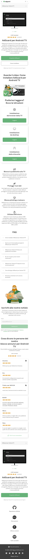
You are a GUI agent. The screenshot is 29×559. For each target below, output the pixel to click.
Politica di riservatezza (13, 330)
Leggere (14, 120)
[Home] (6, 1)
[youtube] (16, 553)
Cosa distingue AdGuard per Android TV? (15, 270)
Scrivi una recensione (16, 435)
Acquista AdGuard (14, 58)
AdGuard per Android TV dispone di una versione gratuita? (15, 264)
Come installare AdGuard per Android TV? (15, 237)
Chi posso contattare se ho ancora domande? (13, 276)
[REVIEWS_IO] (26, 361)
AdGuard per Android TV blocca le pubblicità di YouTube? (13, 250)
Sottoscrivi (14, 326)
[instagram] (6, 553)
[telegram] (19, 553)
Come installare (14, 63)
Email (2, 318)
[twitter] (13, 553)
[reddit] (22, 553)
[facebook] (9, 553)
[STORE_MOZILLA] (26, 385)
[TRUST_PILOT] (26, 410)
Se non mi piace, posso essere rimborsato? (12, 257)
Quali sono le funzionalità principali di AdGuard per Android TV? (14, 243)
